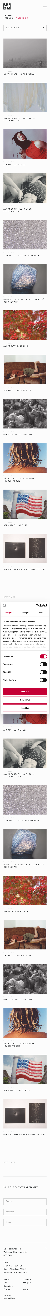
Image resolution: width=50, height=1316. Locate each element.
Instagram (26, 1283)
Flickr (24, 1286)
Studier (6, 1280)
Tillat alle (25, 691)
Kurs (5, 1283)
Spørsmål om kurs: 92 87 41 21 (15, 1269)
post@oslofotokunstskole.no (15, 1273)
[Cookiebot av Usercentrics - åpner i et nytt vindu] (36, 605)
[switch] (43, 664)
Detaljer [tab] (25, 613)
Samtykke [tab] (9, 613)
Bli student (8, 1286)
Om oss (6, 1290)
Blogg (25, 1290)
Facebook (26, 1280)
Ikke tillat (25, 708)
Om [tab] (41, 613)
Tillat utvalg (25, 700)
